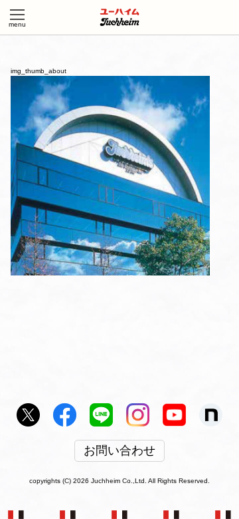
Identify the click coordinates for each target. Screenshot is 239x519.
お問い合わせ (119, 451)
